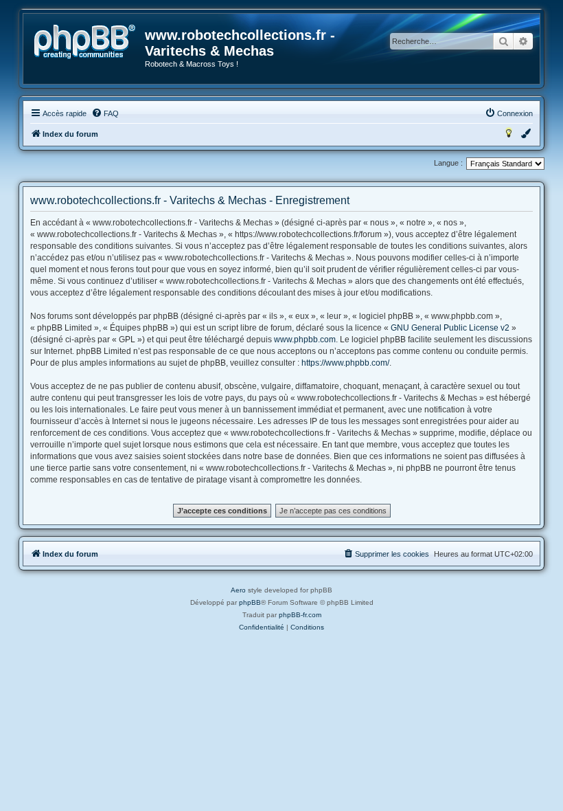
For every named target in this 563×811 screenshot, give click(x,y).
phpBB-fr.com (300, 615)
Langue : (448, 163)
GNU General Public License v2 (450, 328)
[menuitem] (105, 113)
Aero (238, 590)
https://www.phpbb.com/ (345, 363)
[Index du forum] (85, 42)
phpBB (250, 602)
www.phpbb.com (305, 339)
